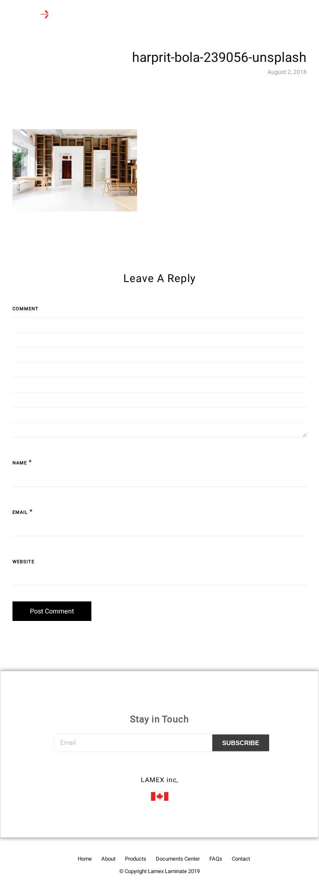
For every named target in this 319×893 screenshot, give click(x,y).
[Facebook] (144, 768)
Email (20, 512)
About (108, 859)
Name (19, 462)
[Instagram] (159, 768)
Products (135, 859)
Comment (25, 308)
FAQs (215, 859)
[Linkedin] (175, 768)
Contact (241, 859)
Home (85, 859)
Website (23, 561)
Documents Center (178, 859)
